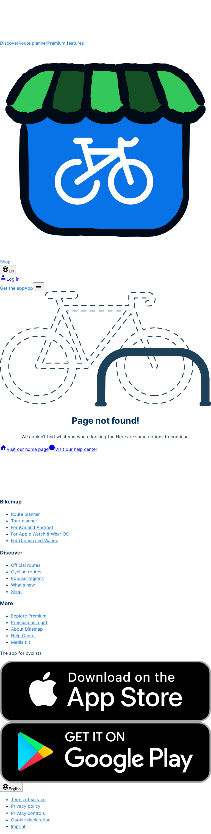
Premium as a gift (29, 622)
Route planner (32, 43)
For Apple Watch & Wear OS (40, 534)
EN (11, 271)
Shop (16, 591)
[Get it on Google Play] (105, 752)
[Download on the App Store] (105, 691)
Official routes (25, 565)
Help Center (23, 635)
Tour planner (24, 520)
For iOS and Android (32, 527)
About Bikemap (27, 629)
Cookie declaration (31, 819)
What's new (23, 585)
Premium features (65, 43)
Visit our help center (76, 449)
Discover (9, 43)
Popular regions (27, 578)
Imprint (18, 826)
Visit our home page (28, 449)
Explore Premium (28, 616)
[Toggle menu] (38, 286)
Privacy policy (25, 806)
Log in (13, 279)
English (15, 789)
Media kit (20, 642)
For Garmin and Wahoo (35, 540)
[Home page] (105, 20)
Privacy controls (28, 813)
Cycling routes (26, 571)
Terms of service (28, 799)
